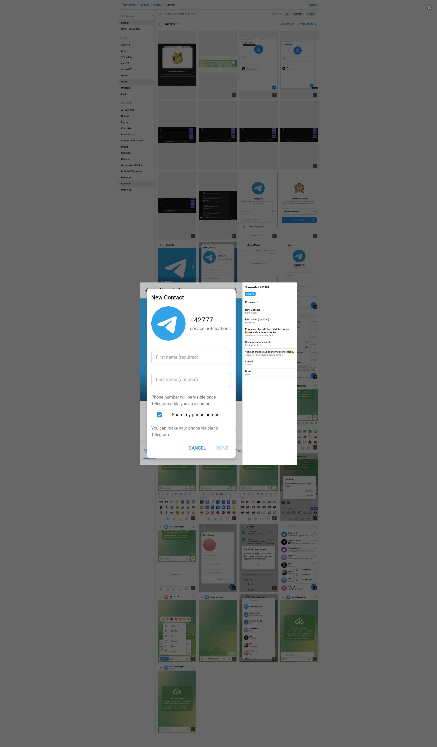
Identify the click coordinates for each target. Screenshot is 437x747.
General (250, 294)
